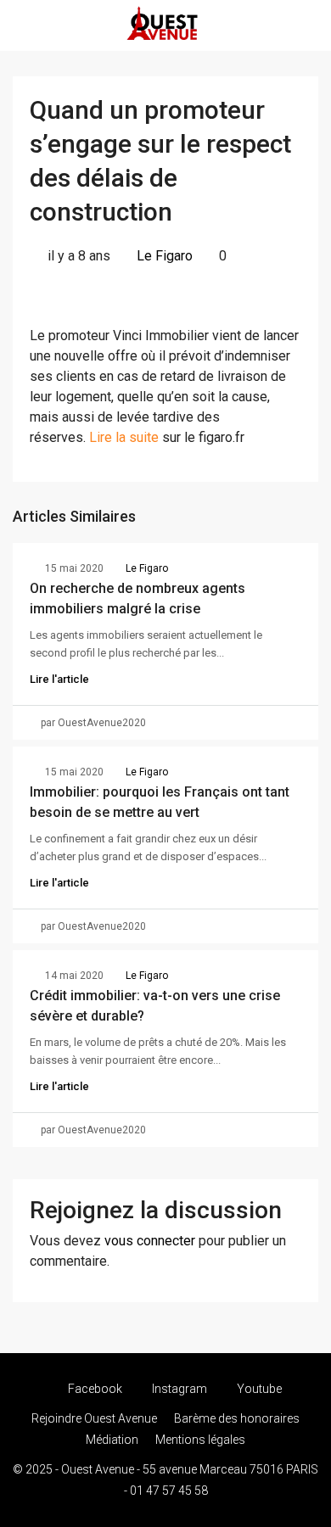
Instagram (178, 1389)
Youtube (258, 1389)
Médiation (112, 1439)
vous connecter (149, 1241)
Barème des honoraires (237, 1418)
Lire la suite (124, 437)
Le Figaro (165, 256)
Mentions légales (200, 1439)
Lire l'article (59, 679)
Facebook (93, 1389)
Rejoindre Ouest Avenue (94, 1418)
